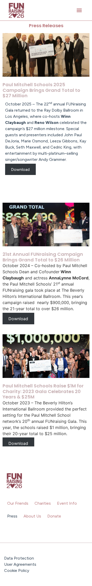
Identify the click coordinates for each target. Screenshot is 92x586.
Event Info (67, 503)
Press (12, 516)
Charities (42, 503)
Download (20, 169)
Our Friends (17, 503)
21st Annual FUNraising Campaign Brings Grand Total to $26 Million (43, 257)
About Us (32, 516)
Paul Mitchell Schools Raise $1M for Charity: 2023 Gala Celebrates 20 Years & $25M (43, 391)
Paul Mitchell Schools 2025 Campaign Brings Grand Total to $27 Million (41, 90)
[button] (79, 10)
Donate (54, 516)
